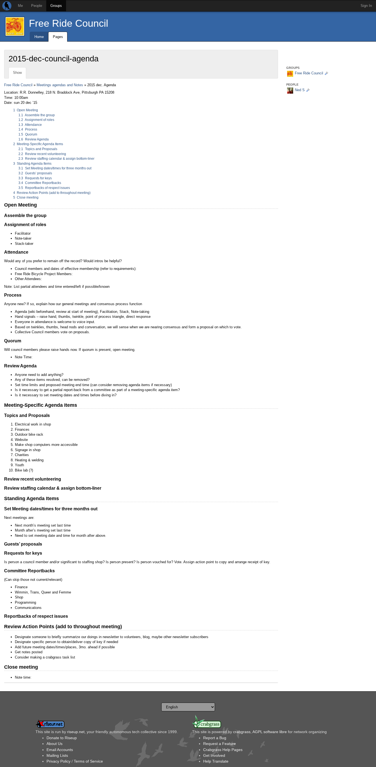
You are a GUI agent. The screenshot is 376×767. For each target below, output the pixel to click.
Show (17, 73)
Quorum (27, 134)
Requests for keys (35, 178)
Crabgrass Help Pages (223, 749)
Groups (56, 6)
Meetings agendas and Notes (60, 85)
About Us (54, 743)
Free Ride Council (68, 23)
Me (20, 6)
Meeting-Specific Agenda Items (38, 144)
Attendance (30, 125)
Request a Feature (219, 743)
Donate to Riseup (62, 738)
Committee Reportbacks (39, 183)
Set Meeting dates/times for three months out (54, 168)
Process (27, 129)
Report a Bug (214, 738)
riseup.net (76, 732)
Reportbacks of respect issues (44, 188)
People (36, 6)
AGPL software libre (269, 732)
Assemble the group (36, 115)
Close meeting (26, 197)
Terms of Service (88, 761)
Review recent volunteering (42, 154)
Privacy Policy (58, 761)
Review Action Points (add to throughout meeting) (52, 193)
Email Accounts (60, 749)
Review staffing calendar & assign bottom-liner (56, 159)
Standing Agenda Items (32, 164)
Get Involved (214, 755)
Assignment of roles (36, 120)
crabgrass (241, 732)
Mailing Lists (57, 755)
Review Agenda (33, 139)
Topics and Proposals (37, 149)
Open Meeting (25, 110)
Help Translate (215, 761)
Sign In (366, 6)
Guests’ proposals (35, 173)
